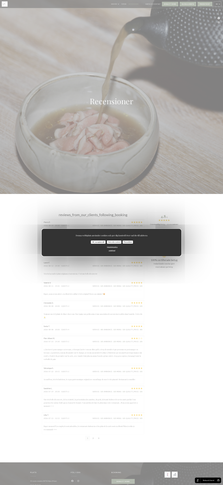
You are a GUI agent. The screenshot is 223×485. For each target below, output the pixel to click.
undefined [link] (112, 250)
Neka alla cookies (114, 242)
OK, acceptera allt (98, 242)
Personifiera (128, 242)
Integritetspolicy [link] (112, 247)
